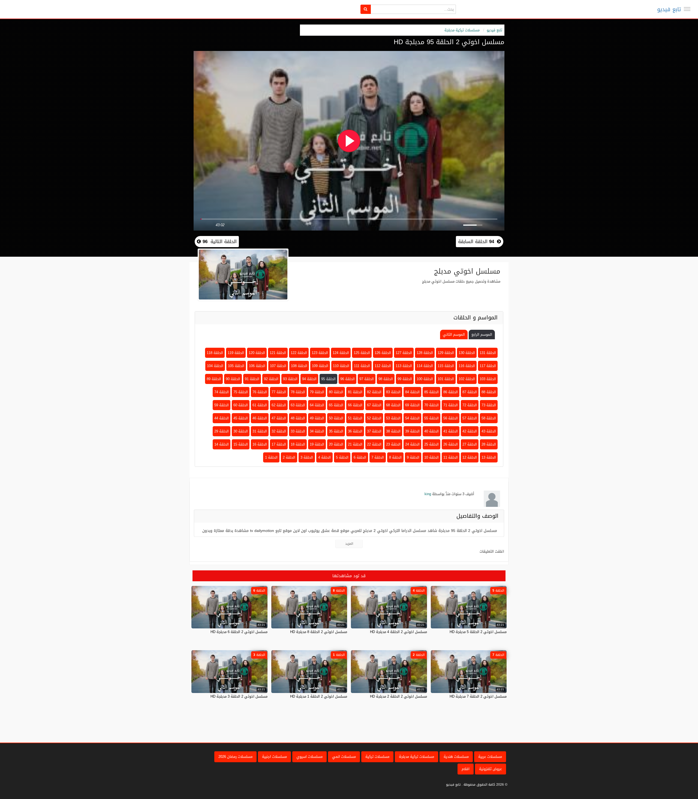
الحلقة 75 (240, 392)
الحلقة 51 (355, 418)
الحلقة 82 (374, 392)
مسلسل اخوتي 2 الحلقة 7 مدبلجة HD (478, 696)
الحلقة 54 (412, 418)
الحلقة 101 (446, 379)
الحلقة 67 (374, 405)
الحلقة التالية (219, 241)
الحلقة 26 (450, 444)
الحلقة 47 (279, 418)
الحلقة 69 (412, 405)
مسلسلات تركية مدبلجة (462, 30)
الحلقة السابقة (476, 241)
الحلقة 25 (431, 444)
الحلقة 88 (489, 392)
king (428, 494)
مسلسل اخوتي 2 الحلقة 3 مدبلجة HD (238, 696)
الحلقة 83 (393, 392)
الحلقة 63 (298, 405)
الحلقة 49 (317, 418)
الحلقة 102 (467, 379)
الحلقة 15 (240, 444)
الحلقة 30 (240, 431)
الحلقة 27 (469, 444)
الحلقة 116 (467, 365)
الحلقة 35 (336, 431)
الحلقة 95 (328, 379)
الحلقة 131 (488, 352)
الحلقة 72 (469, 405)
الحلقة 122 (299, 352)
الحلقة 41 (450, 431)
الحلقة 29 (221, 431)
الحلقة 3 (306, 457)
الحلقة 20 (336, 444)
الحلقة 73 (489, 405)
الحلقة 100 (425, 379)
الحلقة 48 (298, 418)
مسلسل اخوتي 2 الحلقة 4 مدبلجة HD (398, 631)
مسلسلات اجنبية (274, 756)
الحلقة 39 (412, 431)
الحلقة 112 (383, 365)
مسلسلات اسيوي (309, 756)
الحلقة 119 (236, 352)
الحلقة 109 (320, 365)
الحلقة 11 (450, 457)
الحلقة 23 (393, 444)
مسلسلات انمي (344, 756)
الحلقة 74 (221, 392)
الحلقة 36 (355, 431)
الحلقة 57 (469, 418)
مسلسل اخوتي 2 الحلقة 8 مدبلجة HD (318, 631)
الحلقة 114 (425, 365)
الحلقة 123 (320, 352)
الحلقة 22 (374, 444)
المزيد (349, 544)
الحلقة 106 (257, 365)
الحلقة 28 (489, 444)
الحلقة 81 (355, 392)
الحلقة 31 (259, 431)
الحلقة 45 (240, 418)
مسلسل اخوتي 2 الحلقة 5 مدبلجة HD (478, 631)
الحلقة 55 (431, 418)
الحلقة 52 (374, 418)
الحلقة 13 (489, 457)
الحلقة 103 (488, 379)
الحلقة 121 (278, 352)
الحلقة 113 (404, 365)
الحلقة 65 (336, 405)
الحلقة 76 (259, 392)
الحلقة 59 (221, 405)
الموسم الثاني (454, 334)
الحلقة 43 (489, 431)
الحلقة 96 (347, 379)
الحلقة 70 (431, 405)
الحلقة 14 (221, 444)
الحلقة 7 (377, 457)
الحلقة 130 (467, 352)
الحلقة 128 (425, 352)
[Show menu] (687, 9)
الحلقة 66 (355, 405)
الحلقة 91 (252, 379)
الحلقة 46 (259, 418)
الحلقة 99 (405, 379)
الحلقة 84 (412, 392)
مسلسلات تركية (377, 756)
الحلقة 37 (374, 431)
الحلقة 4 (324, 457)
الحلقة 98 (385, 379)
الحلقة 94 (309, 379)
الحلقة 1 (271, 457)
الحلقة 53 (393, 418)
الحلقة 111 (362, 365)
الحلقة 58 (489, 418)
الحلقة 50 (336, 418)
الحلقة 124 (341, 352)
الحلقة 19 (317, 444)
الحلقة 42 (469, 431)
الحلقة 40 (431, 431)
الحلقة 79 (317, 392)
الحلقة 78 (298, 392)
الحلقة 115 (446, 365)
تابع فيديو (669, 9)
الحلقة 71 (450, 405)
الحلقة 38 (393, 431)
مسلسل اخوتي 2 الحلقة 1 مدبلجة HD (318, 696)
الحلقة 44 (221, 418)
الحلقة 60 (240, 405)
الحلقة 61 (259, 405)
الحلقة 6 (360, 457)
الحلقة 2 (289, 457)
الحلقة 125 (362, 352)
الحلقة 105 (236, 365)
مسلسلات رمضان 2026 (235, 756)
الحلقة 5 (342, 457)
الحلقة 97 (366, 379)
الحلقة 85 (431, 392)
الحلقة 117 (488, 365)
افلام (466, 768)
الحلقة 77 (279, 392)
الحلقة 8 (395, 457)
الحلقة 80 (336, 392)
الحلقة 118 (215, 352)
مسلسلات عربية (490, 756)
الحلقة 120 (257, 352)
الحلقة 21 (355, 444)
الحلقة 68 (393, 405)
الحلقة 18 (298, 444)
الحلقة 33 (298, 431)
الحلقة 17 (279, 444)
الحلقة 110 (341, 365)
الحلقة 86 (450, 392)
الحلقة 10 (431, 457)
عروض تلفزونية (490, 768)
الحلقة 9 (413, 457)
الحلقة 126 (383, 352)
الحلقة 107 (278, 365)
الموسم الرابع (481, 334)
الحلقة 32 (279, 431)
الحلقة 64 (317, 405)
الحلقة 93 (290, 379)
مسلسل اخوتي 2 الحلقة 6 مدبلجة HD (238, 631)
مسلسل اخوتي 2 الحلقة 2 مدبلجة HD (398, 696)
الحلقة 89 (214, 379)
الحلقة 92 (271, 379)
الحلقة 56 (450, 418)
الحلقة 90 (233, 379)
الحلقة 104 (215, 365)
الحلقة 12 (469, 457)
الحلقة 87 (469, 392)
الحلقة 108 (299, 365)
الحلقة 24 (412, 444)
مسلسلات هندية (456, 756)
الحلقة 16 (259, 444)
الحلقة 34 (317, 431)
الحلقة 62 (279, 405)
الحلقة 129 (446, 352)
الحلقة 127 (404, 352)
